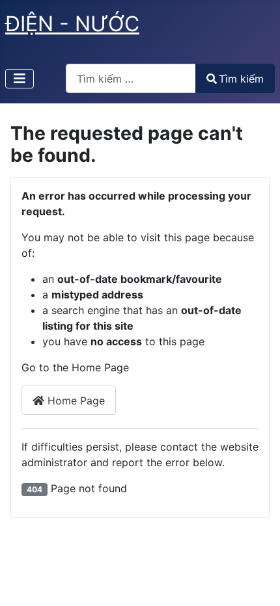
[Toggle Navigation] (19, 78)
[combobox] (131, 78)
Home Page (74, 400)
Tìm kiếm (241, 78)
